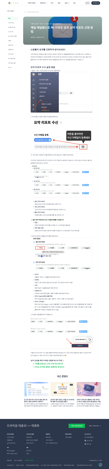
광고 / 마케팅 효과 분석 (52, 443)
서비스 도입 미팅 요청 (76, 426)
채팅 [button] (59, 3)
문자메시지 (29, 437)
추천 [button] (52, 3)
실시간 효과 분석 (11, 443)
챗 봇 (27, 453)
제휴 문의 (9, 460)
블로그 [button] (66, 3)
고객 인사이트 (49, 440)
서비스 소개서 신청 (93, 426)
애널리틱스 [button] (43, 3)
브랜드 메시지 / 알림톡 (32, 440)
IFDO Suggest (11, 450)
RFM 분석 (48, 437)
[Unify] (13, 3)
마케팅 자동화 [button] (31, 3)
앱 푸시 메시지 (30, 443)
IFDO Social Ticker (12, 453)
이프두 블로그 (68, 437)
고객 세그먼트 (10, 437)
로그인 (87, 3)
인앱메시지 (10, 440)
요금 (74, 3)
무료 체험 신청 (96, 3)
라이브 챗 (28, 450)
